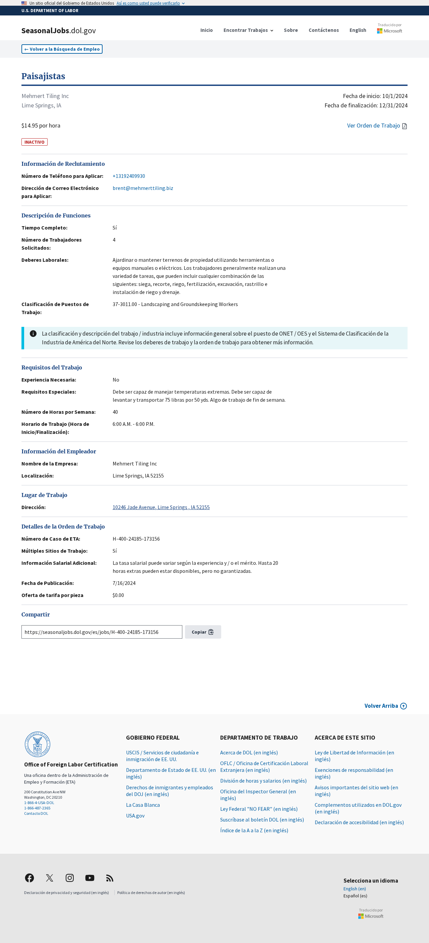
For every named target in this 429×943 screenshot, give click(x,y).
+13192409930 (129, 175)
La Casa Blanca (143, 804)
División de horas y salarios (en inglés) (263, 780)
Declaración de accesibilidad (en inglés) (359, 822)
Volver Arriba (381, 705)
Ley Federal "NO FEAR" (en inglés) (259, 808)
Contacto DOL (36, 813)
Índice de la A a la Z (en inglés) (254, 830)
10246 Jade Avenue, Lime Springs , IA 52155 (161, 507)
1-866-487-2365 (37, 807)
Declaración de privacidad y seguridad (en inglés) (66, 892)
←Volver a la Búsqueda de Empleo (62, 49)
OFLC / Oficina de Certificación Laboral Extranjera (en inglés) (264, 766)
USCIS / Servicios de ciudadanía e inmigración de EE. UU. (162, 755)
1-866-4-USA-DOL (39, 802)
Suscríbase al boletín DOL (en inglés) (262, 819)
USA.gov (135, 815)
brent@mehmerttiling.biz (143, 188)
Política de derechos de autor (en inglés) (151, 892)
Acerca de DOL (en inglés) (249, 752)
